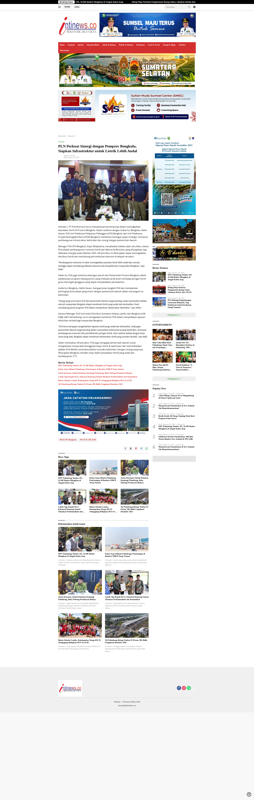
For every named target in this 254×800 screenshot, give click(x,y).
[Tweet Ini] (131, 449)
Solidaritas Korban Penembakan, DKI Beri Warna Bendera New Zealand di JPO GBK (175, 438)
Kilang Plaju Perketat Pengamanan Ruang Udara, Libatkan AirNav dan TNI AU (117, 2)
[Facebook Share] (125, 449)
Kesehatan (140, 45)
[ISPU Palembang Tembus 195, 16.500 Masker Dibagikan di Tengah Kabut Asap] (72, 468)
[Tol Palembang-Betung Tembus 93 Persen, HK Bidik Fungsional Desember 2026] (135, 496)
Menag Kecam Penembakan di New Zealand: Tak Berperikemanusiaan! (176, 407)
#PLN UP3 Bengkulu (68, 440)
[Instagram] (184, 688)
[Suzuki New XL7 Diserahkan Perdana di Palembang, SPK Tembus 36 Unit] (186, 334)
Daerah (81, 45)
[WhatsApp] (189, 688)
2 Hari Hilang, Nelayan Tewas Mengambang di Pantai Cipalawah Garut (176, 397)
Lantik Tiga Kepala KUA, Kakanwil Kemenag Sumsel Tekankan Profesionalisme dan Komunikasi (97, 377)
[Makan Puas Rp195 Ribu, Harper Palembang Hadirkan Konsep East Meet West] (163, 357)
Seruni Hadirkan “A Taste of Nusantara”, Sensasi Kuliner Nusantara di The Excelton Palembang (184, 367)
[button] (189, 7)
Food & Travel (154, 45)
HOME (67, 7)
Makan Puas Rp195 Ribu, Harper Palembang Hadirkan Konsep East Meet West (162, 367)
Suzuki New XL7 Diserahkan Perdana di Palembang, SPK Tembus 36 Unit (185, 345)
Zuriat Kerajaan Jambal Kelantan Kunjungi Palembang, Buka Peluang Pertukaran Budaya (95, 373)
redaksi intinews (69, 155)
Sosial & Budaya (109, 45)
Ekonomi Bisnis (93, 45)
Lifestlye (182, 45)
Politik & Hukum (126, 45)
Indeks (77, 7)
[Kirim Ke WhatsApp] (147, 449)
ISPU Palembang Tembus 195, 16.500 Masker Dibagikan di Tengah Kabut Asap (90, 366)
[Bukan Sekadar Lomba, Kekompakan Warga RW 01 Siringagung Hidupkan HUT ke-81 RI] (103, 496)
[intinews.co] (78, 26)
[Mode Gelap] (194, 7)
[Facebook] (179, 688)
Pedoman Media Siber (131, 702)
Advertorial (64, 50)
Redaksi (117, 702)
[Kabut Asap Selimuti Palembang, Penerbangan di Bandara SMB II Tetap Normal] (103, 468)
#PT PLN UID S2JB (88, 440)
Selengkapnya (173, 315)
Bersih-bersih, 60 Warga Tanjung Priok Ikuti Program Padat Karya (176, 417)
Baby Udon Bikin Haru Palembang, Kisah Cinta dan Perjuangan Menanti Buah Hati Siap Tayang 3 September (162, 345)
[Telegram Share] (141, 449)
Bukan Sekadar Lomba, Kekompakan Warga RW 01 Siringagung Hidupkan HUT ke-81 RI (95, 380)
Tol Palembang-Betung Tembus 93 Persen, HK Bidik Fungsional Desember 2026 (90, 384)
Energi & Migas (169, 45)
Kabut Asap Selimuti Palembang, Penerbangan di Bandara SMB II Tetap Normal (91, 369)
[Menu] (60, 7)
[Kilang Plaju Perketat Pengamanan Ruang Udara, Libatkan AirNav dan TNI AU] (159, 289)
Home (62, 45)
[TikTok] (194, 688)
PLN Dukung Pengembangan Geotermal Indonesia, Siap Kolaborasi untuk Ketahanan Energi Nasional (179, 303)
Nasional (71, 45)
